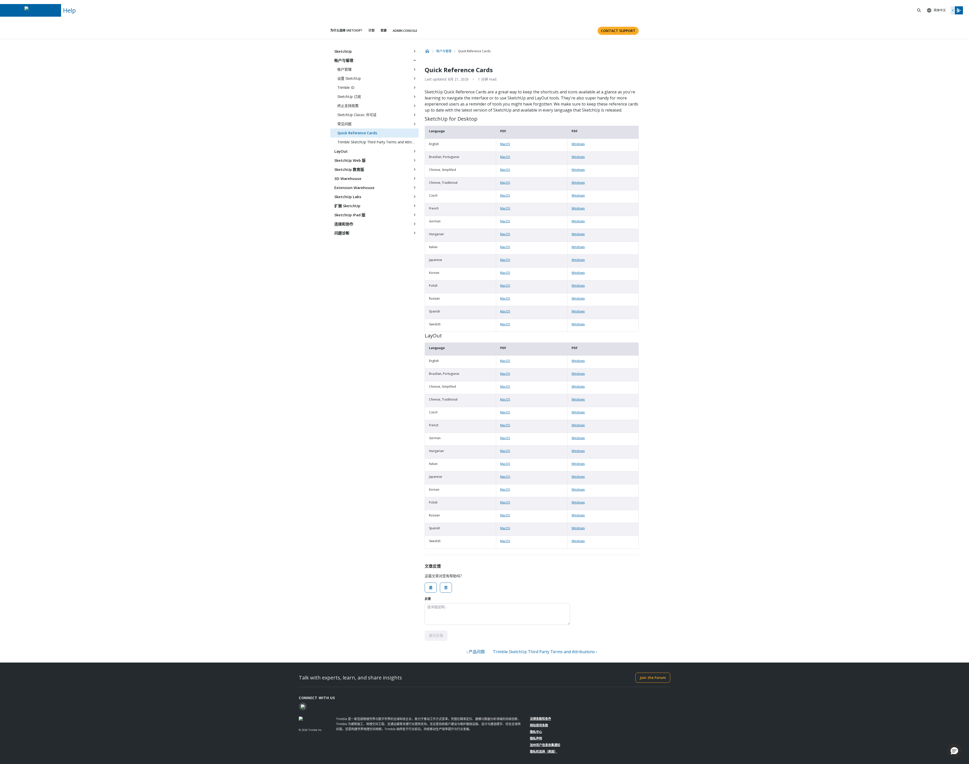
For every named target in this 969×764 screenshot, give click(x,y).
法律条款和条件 (540, 719)
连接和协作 (343, 223)
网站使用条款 (539, 725)
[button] (954, 751)
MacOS (505, 144)
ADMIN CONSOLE (405, 31)
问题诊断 (341, 232)
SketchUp (343, 51)
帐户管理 (344, 69)
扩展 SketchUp (347, 205)
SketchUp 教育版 (349, 169)
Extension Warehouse (354, 187)
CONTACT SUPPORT (618, 30)
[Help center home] (427, 51)
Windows (578, 144)
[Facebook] (303, 706)
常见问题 (344, 123)
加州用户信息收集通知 (545, 745)
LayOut (341, 151)
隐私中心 (536, 732)
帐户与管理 (343, 60)
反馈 (428, 599)
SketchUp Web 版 (350, 160)
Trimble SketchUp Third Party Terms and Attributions (378, 142)
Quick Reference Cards (357, 132)
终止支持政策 (348, 105)
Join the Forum (653, 677)
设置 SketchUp (349, 78)
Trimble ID (346, 87)
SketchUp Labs (347, 196)
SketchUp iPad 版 (349, 214)
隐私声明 (536, 738)
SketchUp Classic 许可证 (356, 114)
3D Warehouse (347, 178)
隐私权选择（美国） (543, 751)
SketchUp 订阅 (349, 96)
